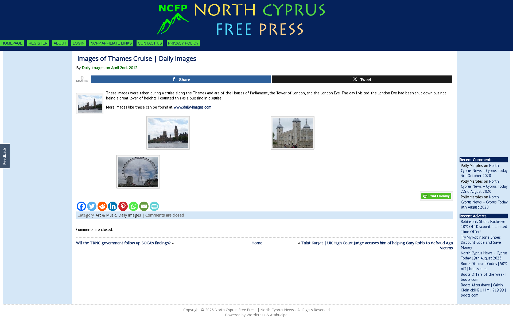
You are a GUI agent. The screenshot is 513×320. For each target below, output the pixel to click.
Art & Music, (107, 215)
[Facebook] (81, 206)
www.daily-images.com (192, 107)
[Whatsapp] (133, 206)
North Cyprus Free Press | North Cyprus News (254, 309)
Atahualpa (278, 314)
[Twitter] (91, 206)
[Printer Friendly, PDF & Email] (436, 195)
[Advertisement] (32, 80)
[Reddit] (102, 206)
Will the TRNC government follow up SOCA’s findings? (123, 242)
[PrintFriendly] (154, 206)
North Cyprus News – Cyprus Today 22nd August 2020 (484, 186)
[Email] (144, 206)
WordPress (256, 314)
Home (256, 242)
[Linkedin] (112, 206)
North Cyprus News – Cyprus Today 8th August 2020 (484, 202)
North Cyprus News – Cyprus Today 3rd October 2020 (484, 170)
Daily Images (129, 215)
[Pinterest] (123, 206)
